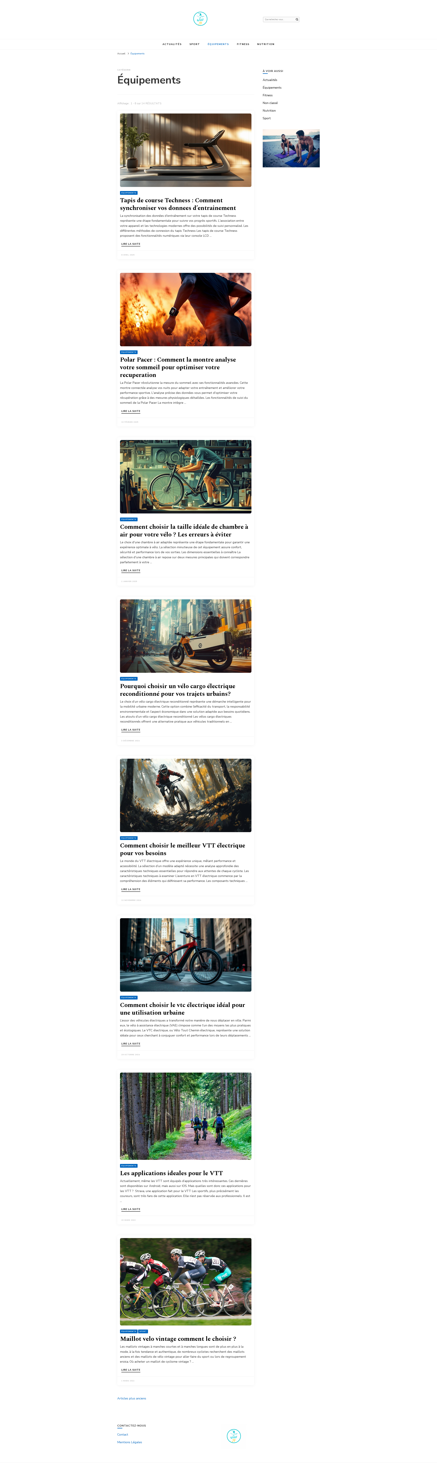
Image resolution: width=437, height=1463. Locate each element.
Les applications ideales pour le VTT (171, 1173)
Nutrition (265, 44)
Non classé (270, 103)
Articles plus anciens (131, 1398)
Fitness (243, 44)
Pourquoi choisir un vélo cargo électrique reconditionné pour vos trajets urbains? (177, 690)
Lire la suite (130, 244)
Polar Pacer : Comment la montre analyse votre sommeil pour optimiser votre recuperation (178, 367)
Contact (122, 1434)
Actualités (172, 44)
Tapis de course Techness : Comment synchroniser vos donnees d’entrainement (178, 204)
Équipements (218, 44)
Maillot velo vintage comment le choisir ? (178, 1339)
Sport (194, 44)
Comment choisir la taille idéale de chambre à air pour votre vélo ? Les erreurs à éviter (184, 530)
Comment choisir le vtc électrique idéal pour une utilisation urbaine (182, 1009)
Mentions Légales (129, 1442)
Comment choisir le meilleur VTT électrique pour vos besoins (182, 849)
